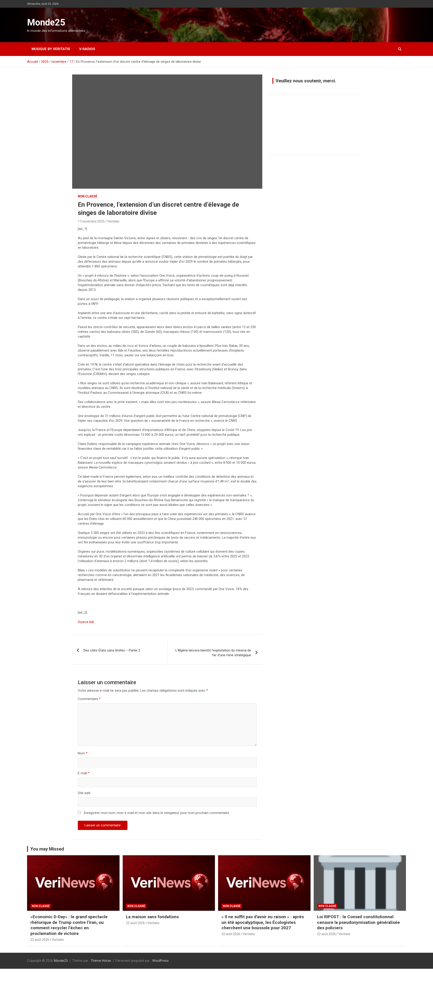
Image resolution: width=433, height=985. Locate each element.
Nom (83, 753)
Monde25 (46, 22)
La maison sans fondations (152, 916)
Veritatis (113, 221)
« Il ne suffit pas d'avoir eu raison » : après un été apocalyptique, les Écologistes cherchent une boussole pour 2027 (262, 922)
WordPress (160, 961)
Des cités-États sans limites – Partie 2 (111, 650)
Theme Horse (101, 961)
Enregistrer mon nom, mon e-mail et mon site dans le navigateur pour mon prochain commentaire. (157, 813)
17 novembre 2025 (91, 221)
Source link (86, 622)
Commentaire (89, 699)
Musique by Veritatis (51, 49)
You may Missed (47, 849)
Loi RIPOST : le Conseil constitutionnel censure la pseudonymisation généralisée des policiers (358, 922)
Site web (84, 793)
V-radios (87, 49)
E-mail (84, 773)
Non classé (87, 196)
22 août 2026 (39, 939)
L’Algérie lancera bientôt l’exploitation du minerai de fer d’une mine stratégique (213, 652)
